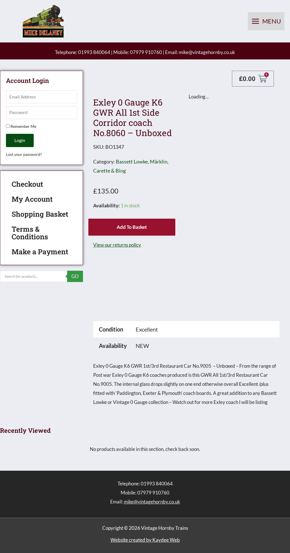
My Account (32, 199)
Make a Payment (40, 251)
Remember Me (23, 126)
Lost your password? (24, 154)
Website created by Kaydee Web (145, 540)
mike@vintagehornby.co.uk (207, 52)
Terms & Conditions (30, 232)
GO (75, 276)
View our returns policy (117, 245)
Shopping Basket (40, 214)
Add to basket (132, 227)
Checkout (27, 184)
